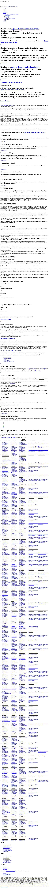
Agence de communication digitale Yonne (5, 795)
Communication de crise (7, 855)
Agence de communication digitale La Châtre (43, 535)
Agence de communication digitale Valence (14, 545)
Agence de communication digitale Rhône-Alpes (23, 443)
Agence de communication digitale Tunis (14, 822)
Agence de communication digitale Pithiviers (43, 619)
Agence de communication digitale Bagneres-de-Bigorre (33, 701)
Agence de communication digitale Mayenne (5, 653)
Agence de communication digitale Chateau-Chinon (43, 672)
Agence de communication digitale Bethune (43, 688)
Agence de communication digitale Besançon (14, 541)
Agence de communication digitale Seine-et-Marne (5, 748)
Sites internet (7, 15)
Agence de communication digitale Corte (43, 524)
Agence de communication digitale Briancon (33, 454)
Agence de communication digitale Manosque (43, 454)
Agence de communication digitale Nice (14, 463)
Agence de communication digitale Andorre (14, 829)
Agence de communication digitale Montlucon (33, 451)
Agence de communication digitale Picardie (22, 447)
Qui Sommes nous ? (6, 874)
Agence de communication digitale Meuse (5, 661)
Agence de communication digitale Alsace (22, 709)
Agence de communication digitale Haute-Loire (6, 610)
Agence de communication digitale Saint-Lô (14, 640)
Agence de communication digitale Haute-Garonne (5, 565)
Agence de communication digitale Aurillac (14, 501)
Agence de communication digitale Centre (22, 513)
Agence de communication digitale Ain (5, 443)
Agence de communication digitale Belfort (14, 799)
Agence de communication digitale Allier (5, 450)
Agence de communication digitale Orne (5, 683)
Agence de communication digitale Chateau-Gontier (33, 654)
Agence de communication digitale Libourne (33, 573)
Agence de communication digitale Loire (5, 606)
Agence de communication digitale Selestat (33, 709)
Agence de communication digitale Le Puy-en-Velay (14, 610)
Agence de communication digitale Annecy (14, 736)
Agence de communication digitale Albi (14, 763)
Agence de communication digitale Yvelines (5, 751)
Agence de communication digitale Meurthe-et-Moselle (6, 658)
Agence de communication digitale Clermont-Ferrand (14, 692)
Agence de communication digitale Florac (33, 632)
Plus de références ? (4, 413)
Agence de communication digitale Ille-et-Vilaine (6, 581)
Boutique (4, 20)
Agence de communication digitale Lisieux (33, 497)
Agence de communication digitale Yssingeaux (43, 611)
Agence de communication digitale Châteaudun (43, 553)
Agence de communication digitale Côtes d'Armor (5, 531)
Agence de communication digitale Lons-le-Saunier (14, 595)
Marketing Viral (6, 856)
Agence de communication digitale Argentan (33, 683)
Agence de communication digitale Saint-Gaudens (43, 565)
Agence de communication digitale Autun (43, 724)
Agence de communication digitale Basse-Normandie (22, 497)
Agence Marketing (6, 848)
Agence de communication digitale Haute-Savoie (6, 736)
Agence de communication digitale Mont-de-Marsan (14, 599)
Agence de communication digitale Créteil (14, 815)
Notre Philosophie (6, 360)
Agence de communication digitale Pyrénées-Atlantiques (5, 697)
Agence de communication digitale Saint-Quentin (33, 447)
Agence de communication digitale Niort (14, 755)
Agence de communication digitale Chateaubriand (43, 615)
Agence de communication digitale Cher (5, 513)
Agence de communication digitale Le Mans (14, 728)
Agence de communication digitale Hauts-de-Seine (5, 807)
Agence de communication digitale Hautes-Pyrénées (5, 701)
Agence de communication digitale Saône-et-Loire (5, 724)
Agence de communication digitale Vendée (5, 780)
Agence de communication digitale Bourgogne (23, 527)
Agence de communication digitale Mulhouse (33, 713)
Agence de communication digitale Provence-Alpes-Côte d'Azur (22, 454)
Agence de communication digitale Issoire (43, 692)
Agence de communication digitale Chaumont (14, 649)
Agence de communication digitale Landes (5, 599)
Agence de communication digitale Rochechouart (33, 789)
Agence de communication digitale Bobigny (14, 811)
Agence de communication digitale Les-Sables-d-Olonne (33, 780)
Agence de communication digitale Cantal (5, 501)
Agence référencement (7, 849)
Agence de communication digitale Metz (14, 668)
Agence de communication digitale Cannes (43, 463)
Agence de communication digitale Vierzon (33, 514)
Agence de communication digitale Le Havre (33, 743)
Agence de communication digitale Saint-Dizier (33, 649)
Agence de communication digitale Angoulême (14, 505)
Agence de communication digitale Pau (14, 696)
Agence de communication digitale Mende (14, 631)
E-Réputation (5, 851)
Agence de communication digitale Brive (33, 517)
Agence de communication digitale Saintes (33, 510)
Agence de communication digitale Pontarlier (43, 542)
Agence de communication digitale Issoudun (33, 584)
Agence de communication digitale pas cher (37, 368)
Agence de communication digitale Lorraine (22, 658)
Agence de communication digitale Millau (33, 489)
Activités (4, 13)
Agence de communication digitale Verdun (33, 662)
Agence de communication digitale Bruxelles (14, 825)
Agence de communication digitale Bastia (14, 523)
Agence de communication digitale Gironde (5, 573)
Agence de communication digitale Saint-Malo (33, 581)
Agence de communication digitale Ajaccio (14, 520)
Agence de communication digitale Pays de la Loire (22, 615)
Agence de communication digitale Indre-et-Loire (6, 587)
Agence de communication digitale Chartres (14, 553)
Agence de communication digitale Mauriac (33, 501)
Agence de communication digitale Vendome (33, 603)
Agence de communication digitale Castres (33, 763)
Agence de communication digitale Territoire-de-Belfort (6, 800)
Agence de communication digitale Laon (14, 447)
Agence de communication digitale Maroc (5, 839)
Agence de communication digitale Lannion (33, 531)
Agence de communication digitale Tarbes (14, 701)
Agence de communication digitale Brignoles (43, 772)
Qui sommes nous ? (6, 9)
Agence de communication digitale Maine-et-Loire (5, 636)
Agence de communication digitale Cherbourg (33, 640)
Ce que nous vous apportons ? (8, 361)
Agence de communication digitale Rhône (5, 716)
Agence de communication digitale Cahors (14, 622)
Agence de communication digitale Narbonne (33, 484)
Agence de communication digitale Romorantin (43, 603)
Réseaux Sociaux (6, 858)
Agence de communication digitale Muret (33, 565)
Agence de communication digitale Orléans (14, 618)
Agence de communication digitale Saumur (33, 636)
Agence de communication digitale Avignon (14, 776)
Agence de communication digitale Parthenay (43, 755)
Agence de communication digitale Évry (14, 803)
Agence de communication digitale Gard (5, 560)
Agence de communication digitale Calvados (5, 497)
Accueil (4, 8)
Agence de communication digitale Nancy (14, 658)
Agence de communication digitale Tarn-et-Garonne (5, 767)
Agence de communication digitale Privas (14, 467)
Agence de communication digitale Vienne (33, 591)
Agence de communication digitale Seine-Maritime (5, 743)
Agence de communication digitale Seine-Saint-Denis (6, 812)
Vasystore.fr (5, 869)
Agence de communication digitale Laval (14, 653)
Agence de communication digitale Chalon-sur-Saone (33, 724)
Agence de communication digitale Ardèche (5, 467)
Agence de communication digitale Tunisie (5, 822)
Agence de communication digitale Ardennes (5, 471)
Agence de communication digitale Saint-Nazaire (33, 615)
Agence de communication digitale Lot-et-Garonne (5, 627)
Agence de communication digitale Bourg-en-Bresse (14, 443)
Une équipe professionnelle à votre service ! (10, 350)
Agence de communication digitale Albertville (33, 733)
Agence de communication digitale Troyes (14, 479)
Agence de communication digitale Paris (5, 739)
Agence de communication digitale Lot (5, 622)
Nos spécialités (5, 861)
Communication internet (7, 850)
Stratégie (7, 19)
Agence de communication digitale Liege (22, 825)
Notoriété (7, 17)
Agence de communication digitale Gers (5, 569)
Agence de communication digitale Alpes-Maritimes (5, 463)
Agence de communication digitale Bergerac (33, 538)
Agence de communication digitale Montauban (14, 767)
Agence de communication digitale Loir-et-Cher (6, 603)
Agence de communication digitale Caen (14, 497)
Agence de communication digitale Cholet (43, 636)
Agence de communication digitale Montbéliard (33, 542)
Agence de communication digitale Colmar (14, 712)
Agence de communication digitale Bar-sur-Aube (43, 480)
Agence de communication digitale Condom (33, 570)
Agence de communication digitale (11, 14)
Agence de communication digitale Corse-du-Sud (6, 520)
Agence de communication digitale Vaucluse (5, 776)
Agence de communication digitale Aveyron (5, 488)
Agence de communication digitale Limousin (22, 534)
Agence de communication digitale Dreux (33, 553)
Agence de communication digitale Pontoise (14, 819)
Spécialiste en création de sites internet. (12, 89)
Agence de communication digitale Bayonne (33, 697)
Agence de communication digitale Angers (14, 636)
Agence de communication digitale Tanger (22, 839)
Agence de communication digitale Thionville (33, 669)
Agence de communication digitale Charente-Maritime (5, 510)
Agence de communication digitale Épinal (14, 792)
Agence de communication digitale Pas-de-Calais (6, 688)
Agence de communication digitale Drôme (5, 545)
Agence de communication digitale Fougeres (43, 581)
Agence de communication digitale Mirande (43, 570)
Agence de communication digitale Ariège (5, 475)
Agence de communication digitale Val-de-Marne (6, 815)
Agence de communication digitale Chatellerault (33, 785)
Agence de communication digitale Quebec (14, 835)
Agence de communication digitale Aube (5, 479)
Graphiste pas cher (6, 859)
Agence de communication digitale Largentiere (43, 467)
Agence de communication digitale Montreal (22, 835)
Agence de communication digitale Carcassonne (15, 484)
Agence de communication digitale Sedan (33, 471)
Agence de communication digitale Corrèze (5, 516)
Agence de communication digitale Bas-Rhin (5, 709)
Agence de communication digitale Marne (5, 644)
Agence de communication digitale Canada (5, 835)
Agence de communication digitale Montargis (33, 619)
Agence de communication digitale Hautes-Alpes (6, 458)
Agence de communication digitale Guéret (14, 534)
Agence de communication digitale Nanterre (14, 807)
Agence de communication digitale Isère (5, 591)
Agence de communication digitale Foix (14, 475)
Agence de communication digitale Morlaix (43, 557)
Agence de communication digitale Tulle (14, 516)
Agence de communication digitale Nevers (14, 671)
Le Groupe (5, 12)
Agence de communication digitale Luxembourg (6, 829)
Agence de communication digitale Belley (43, 443)
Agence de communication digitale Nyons (33, 546)
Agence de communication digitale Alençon (14, 683)
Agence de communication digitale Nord (5, 675)
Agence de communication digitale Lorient (33, 665)
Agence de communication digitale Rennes (14, 581)
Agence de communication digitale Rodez (14, 488)
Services (4, 10)
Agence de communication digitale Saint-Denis (33, 812)
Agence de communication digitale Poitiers (14, 785)
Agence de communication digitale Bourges (14, 513)
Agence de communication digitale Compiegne (33, 680)
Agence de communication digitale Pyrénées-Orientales (5, 705)
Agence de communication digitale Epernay (43, 645)
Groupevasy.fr (5, 868)
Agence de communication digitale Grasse (33, 463)
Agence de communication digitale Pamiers (33, 475)
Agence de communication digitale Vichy (43, 451)
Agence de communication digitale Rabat (14, 839)
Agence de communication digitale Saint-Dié (33, 792)
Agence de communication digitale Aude (5, 484)
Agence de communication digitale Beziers (33, 577)
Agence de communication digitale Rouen (14, 743)
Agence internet (6, 845)
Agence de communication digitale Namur (33, 826)
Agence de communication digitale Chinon (33, 588)
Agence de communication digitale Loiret (5, 618)
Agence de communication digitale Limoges (14, 789)
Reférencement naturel (7, 357)
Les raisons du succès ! (5, 319)
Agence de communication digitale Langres (43, 649)
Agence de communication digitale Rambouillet (43, 752)
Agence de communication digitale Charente (5, 505)
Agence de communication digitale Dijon (14, 527)
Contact (4, 21)
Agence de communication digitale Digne (14, 454)
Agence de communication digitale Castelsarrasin (33, 768)
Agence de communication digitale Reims (33, 645)
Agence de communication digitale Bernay (33, 550)
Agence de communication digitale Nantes (14, 615)
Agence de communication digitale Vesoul (14, 720)
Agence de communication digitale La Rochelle (14, 509)
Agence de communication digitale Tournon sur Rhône (33, 467)
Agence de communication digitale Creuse (5, 534)
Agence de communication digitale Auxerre (14, 795)
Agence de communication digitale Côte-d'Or (5, 527)
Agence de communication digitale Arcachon (43, 573)
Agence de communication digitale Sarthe (5, 728)
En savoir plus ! (3, 62)
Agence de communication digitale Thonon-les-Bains (33, 736)
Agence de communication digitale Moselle (5, 668)
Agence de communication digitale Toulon (14, 772)
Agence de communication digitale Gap (14, 458)
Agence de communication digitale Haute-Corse (6, 523)
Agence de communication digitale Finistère (5, 556)
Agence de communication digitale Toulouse (14, 565)
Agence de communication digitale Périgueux (14, 538)
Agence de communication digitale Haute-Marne (6, 649)
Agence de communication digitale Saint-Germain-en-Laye (33, 751)
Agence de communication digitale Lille (14, 675)
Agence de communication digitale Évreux (14, 549)
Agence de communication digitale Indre (5, 584)
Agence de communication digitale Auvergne (22, 450)
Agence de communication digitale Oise (5, 679)
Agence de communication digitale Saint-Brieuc (15, 530)
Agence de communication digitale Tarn (5, 763)
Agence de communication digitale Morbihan (5, 665)
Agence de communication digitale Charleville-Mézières (14, 471)
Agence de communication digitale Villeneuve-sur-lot (33, 627)
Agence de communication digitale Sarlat (43, 538)
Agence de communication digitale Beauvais (14, 679)
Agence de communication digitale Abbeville (33, 759)
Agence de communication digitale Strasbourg (14, 709)
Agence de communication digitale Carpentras (33, 776)
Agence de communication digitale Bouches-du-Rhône (6, 493)
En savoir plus (38, 370)
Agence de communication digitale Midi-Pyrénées (22, 475)
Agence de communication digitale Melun (14, 747)
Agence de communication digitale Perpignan (14, 705)
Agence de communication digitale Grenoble (14, 591)
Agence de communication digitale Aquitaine (22, 538)
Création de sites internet (7, 358)
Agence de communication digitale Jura (5, 595)
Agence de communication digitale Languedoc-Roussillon (23, 484)
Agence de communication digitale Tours (14, 587)
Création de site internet (10, 871)
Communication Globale (10, 18)
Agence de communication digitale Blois (14, 603)
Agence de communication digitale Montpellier (14, 577)
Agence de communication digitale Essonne (5, 803)
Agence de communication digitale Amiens (14, 759)
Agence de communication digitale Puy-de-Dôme (6, 692)
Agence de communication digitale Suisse (5, 832)
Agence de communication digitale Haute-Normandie (22, 550)
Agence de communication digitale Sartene (33, 520)
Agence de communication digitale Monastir (22, 822)
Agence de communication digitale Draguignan (33, 772)
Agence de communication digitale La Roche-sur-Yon (14, 781)
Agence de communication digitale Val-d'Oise (5, 819)
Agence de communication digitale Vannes (14, 665)
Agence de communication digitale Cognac (33, 505)
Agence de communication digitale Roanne (33, 607)
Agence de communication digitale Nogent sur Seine (33, 480)
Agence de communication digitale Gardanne (43, 493)
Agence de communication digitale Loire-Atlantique (5, 615)
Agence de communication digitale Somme (5, 759)
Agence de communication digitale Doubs (5, 541)
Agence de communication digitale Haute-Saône (6, 720)
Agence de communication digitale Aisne (5, 447)
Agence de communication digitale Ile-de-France (15, 739)
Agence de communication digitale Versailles (14, 751)
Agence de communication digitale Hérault (5, 577)
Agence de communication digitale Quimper (14, 556)
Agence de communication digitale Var (5, 772)
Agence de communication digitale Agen (14, 627)
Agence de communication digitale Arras (14, 688)
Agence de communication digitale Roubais (43, 676)
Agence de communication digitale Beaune (33, 527)
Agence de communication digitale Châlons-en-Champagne (14, 645)
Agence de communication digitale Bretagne (22, 530)
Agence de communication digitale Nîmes (14, 560)
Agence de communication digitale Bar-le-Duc (14, 661)
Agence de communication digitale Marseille (14, 493)
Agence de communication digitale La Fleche (33, 729)
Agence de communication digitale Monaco (22, 829)
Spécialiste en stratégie (7, 862)
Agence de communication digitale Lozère (5, 631)
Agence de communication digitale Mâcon (14, 724)
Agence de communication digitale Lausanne (22, 832)
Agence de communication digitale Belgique (5, 825)
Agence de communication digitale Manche (5, 640)
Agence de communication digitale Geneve (14, 832)
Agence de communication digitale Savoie (5, 732)
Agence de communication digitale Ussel (43, 517)
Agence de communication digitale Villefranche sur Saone (33, 716)
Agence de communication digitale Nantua (33, 443)
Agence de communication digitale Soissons (43, 447)
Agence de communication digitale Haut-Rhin (5, 712)
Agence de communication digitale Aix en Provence (33, 493)
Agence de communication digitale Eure (5, 549)
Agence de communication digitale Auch (14, 569)
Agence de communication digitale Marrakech (33, 839)
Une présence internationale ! (7, 338)
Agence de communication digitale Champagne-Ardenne (23, 471)
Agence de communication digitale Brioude (33, 611)
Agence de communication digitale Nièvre (5, 671)
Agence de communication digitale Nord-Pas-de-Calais (23, 676)
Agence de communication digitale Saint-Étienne (15, 606)
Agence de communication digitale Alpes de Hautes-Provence (5, 454)
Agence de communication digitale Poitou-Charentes (22, 505)
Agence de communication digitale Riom (33, 692)
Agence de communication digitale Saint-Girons (43, 475)
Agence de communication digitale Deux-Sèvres (6, 755)
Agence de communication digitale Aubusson (33, 535)
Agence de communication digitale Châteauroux (15, 584)
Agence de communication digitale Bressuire (33, 755)
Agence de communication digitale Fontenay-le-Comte (43, 781)
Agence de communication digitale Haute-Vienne (6, 789)
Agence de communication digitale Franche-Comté (22, 542)
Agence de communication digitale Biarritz (43, 697)
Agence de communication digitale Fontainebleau (33, 748)
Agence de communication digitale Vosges (5, 792)
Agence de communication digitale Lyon (14, 716)
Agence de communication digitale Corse (22, 520)
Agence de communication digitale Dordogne (5, 538)
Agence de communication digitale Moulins (14, 450)
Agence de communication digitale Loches (43, 588)
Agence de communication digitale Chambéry (14, 732)
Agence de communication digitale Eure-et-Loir (6, 553)
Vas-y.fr (4, 866)
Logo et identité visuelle (7, 860)
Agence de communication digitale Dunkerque (33, 676)
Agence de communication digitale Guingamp (43, 531)
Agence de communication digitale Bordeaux (14, 573)
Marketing (7, 16)
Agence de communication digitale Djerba (33, 822)
